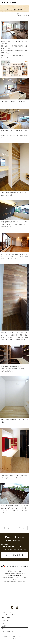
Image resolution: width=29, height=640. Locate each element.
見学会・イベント (6, 612)
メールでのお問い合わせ (16, 555)
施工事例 (19, 14)
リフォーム (26, 14)
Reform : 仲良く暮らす (23, 15)
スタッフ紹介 (5, 620)
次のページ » (22, 528)
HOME (13, 14)
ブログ (3, 623)
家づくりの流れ (6, 617)
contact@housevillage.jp (14, 575)
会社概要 (4, 626)
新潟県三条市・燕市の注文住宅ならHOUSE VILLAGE (13, 636)
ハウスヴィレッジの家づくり (9, 615)
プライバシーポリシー (7, 631)
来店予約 (4, 628)
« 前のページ (6, 528)
